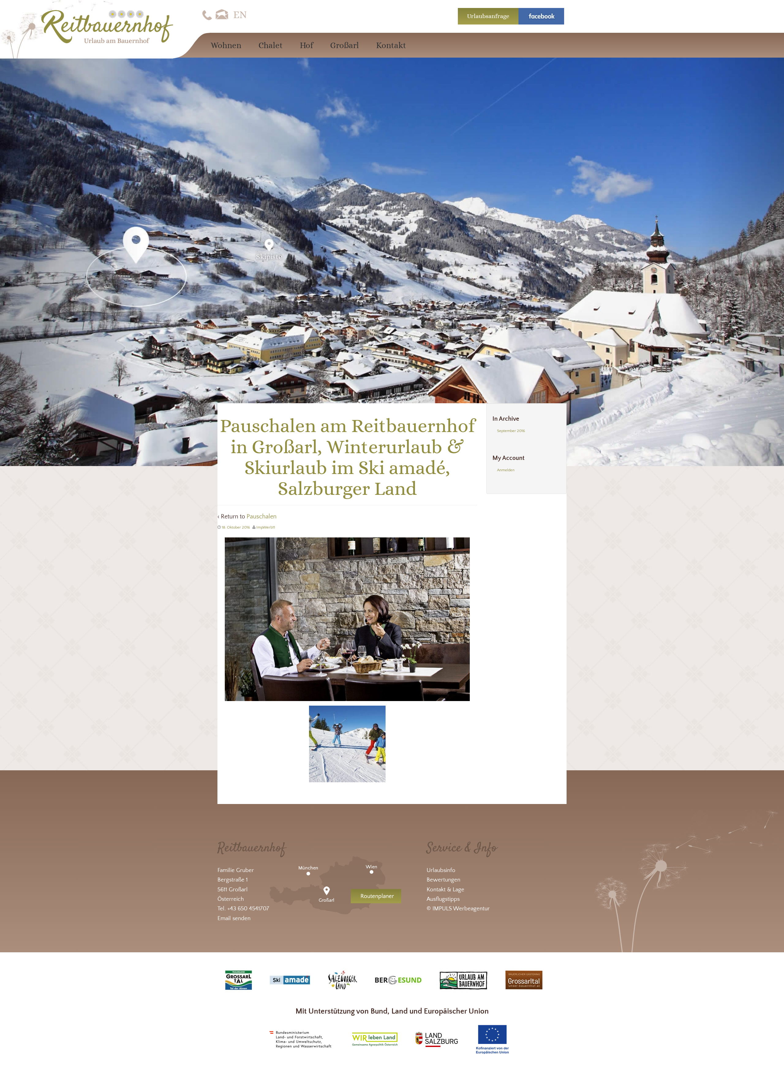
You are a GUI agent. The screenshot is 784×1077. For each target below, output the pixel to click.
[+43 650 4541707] (207, 14)
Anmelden (505, 470)
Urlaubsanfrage (488, 16)
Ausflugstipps (443, 899)
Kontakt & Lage (445, 889)
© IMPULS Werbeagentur (458, 908)
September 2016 (511, 431)
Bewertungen (443, 880)
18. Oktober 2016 (236, 527)
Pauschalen (262, 516)
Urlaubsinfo (441, 870)
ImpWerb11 (265, 527)
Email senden (234, 918)
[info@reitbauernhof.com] (222, 14)
